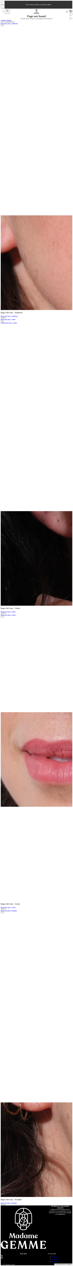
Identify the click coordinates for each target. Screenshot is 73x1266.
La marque (55, 1259)
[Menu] (3, 12)
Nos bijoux (55, 1257)
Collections (55, 1261)
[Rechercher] (7, 11)
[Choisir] (71, 1263)
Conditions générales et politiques (63, 1264)
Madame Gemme (10, 1264)
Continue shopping (6, 20)
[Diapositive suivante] (3, 7)
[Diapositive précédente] (3, 3)
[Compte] (67, 12)
